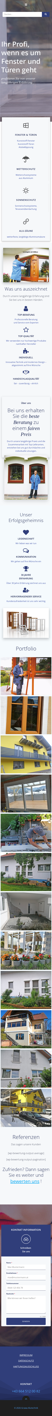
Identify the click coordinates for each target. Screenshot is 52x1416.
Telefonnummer (12, 1283)
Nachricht (10, 1294)
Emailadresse (12, 1273)
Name (9, 1263)
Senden (26, 1321)
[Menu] (26, 5)
